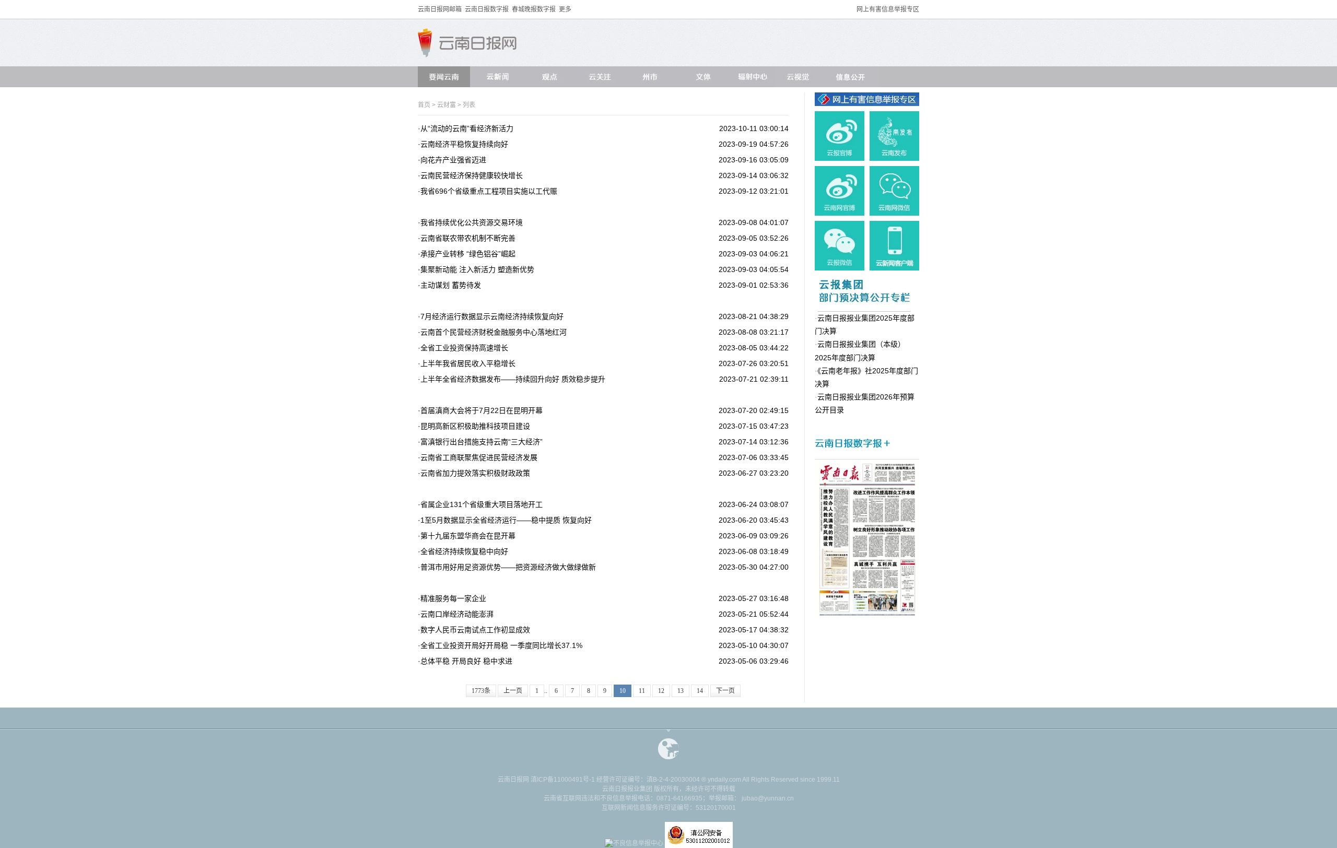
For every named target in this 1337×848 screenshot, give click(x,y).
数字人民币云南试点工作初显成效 (475, 630)
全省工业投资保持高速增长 (464, 348)
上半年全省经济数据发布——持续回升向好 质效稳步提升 (512, 379)
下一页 (725, 690)
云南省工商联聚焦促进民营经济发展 (478, 457)
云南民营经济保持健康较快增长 (471, 175)
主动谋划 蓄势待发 (450, 285)
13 (680, 690)
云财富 (447, 105)
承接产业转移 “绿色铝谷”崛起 (467, 254)
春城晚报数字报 (534, 9)
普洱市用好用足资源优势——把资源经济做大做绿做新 (508, 567)
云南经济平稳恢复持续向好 (464, 144)
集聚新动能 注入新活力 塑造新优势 (477, 269)
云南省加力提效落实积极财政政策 (475, 473)
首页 (424, 105)
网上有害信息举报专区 (888, 9)
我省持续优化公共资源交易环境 (471, 222)
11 (642, 690)
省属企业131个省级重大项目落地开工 (481, 504)
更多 (565, 9)
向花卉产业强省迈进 (453, 160)
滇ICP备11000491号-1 (563, 779)
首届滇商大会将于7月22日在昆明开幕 (481, 410)
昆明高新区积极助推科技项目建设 (475, 426)
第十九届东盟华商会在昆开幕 (467, 536)
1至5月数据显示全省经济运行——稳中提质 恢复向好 (506, 520)
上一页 (512, 690)
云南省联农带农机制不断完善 (467, 238)
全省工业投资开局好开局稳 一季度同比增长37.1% (501, 645)
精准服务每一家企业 (453, 598)
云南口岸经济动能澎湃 (457, 614)
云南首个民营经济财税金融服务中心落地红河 (493, 332)
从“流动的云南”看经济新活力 (466, 128)
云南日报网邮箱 (440, 9)
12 (661, 690)
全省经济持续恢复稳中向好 (464, 551)
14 (700, 690)
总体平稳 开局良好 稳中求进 (466, 661)
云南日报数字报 (487, 9)
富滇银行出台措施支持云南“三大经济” (481, 442)
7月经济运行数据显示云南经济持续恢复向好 (492, 316)
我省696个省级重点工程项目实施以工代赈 (488, 191)
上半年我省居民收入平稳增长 (467, 363)
